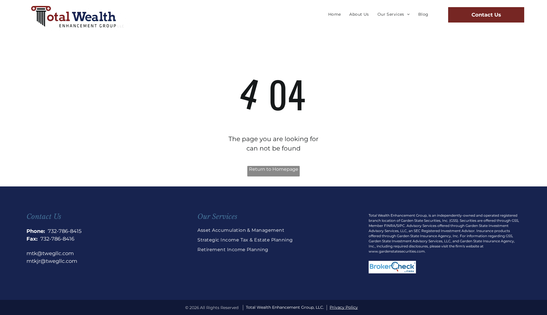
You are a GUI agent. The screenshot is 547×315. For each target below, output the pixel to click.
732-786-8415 (64, 231)
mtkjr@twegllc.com (51, 261)
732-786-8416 (57, 239)
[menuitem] (334, 14)
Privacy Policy (344, 307)
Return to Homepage (273, 169)
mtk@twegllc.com (50, 253)
